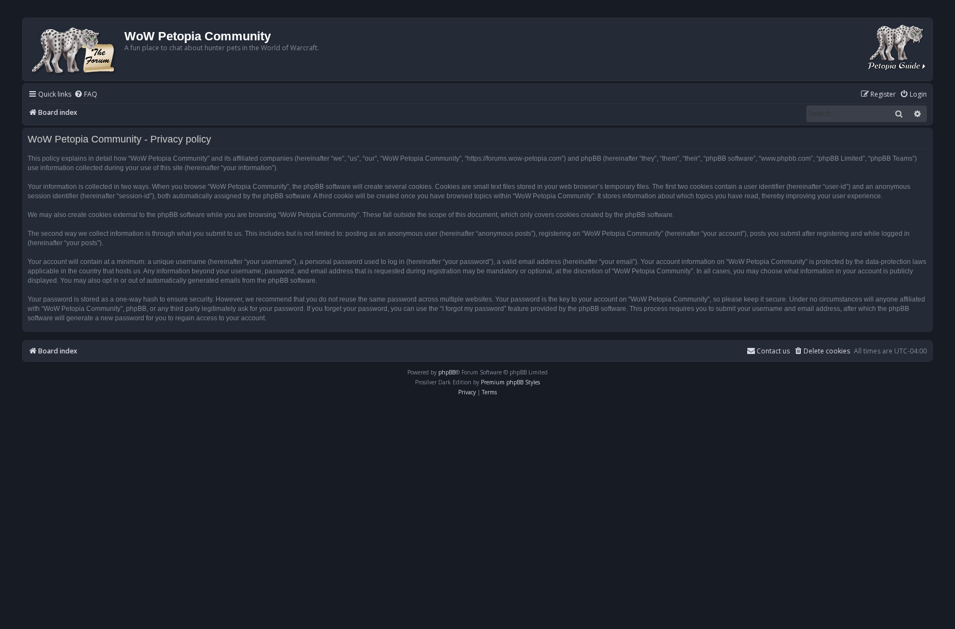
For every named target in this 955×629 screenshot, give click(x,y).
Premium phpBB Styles (510, 382)
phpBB (446, 372)
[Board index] (74, 49)
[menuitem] (85, 94)
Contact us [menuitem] (773, 351)
